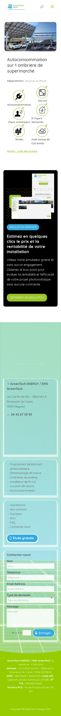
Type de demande (18, 595)
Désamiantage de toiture (25, 473)
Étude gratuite (23, 538)
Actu (13, 518)
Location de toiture (22, 486)
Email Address (16, 584)
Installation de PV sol (23, 482)
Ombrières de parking (23, 477)
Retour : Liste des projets (22, 151)
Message (13, 606)
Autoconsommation (22, 490)
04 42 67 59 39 (21, 414)
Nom (10, 561)
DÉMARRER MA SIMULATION (27, 297)
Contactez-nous (20, 526)
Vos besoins (17, 505)
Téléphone (14, 572)
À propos (16, 514)
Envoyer (45, 633)
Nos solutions (18, 509)
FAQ (12, 522)
